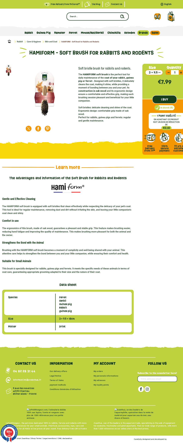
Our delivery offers (58, 371)
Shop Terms (36, 438)
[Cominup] (172, 439)
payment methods (58, 385)
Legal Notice (55, 376)
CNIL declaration (65, 438)
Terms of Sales (57, 380)
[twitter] (28, 128)
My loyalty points (101, 385)
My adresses (100, 380)
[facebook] (38, 128)
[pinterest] (47, 128)
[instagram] (147, 389)
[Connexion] (157, 16)
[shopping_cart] (171, 16)
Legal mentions (49, 438)
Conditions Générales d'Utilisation (65, 389)
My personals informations (106, 376)
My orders (98, 371)
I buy (164, 99)
